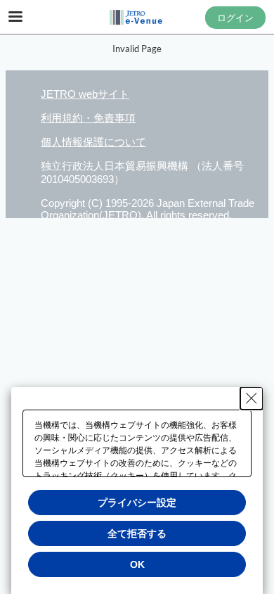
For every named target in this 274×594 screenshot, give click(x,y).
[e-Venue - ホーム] (137, 17)
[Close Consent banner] (251, 398)
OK (137, 564)
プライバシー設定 (137, 502)
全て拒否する (137, 533)
